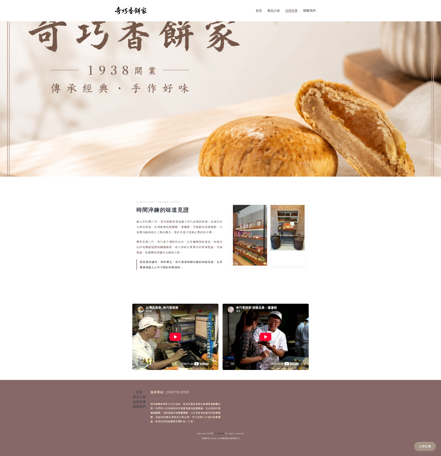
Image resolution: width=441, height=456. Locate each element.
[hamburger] (151, 8)
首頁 (139, 392)
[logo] (130, 10)
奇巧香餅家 (219, 433)
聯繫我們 (139, 407)
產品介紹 (139, 397)
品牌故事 (139, 402)
